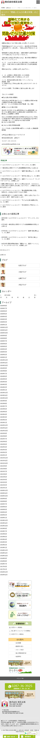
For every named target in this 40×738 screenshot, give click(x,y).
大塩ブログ (22, 285)
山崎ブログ (22, 278)
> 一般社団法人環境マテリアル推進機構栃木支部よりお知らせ (19, 168)
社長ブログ (22, 265)
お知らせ (6, 214)
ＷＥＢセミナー (5, 250)
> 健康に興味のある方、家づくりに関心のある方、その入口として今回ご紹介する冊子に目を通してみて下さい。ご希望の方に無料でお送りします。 (20, 185)
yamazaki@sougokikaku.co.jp (11, 144)
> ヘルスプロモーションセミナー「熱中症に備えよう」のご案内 (20, 176)
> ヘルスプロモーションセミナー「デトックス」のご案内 (17, 165)
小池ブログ (22, 272)
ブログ (5, 260)
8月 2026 (7, 295)
